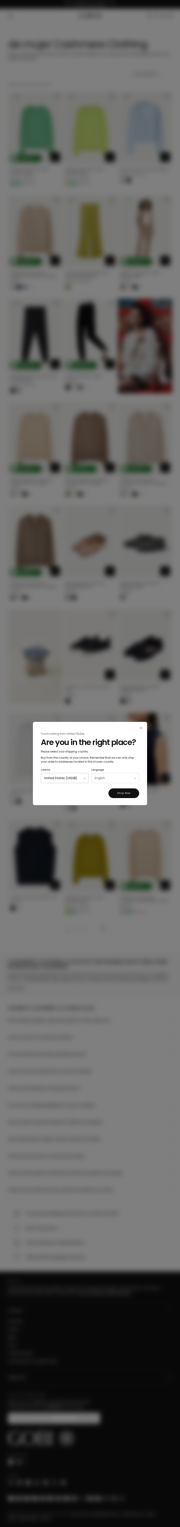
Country (45, 769)
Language (97, 769)
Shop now (123, 793)
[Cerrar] (140, 728)
